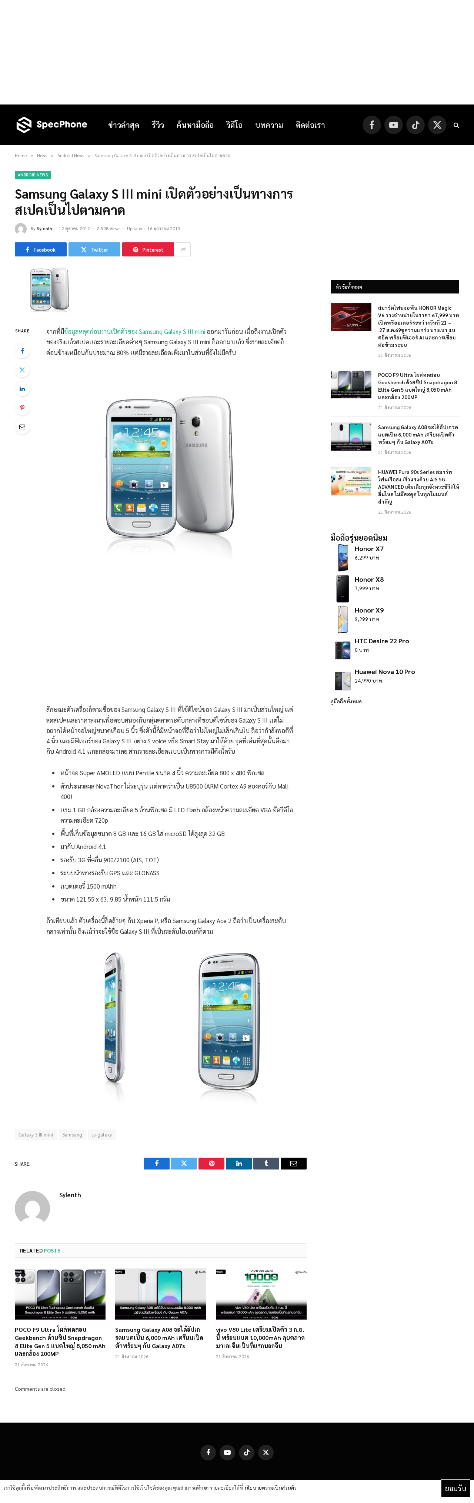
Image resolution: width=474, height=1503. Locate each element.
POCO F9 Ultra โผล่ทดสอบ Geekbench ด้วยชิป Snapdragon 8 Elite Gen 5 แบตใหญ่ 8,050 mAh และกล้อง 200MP (60, 1341)
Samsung (73, 1134)
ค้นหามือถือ (195, 125)
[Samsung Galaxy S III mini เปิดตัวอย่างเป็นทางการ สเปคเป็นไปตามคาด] (51, 310)
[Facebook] (22, 351)
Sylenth (44, 228)
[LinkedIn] (22, 388)
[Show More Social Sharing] (183, 249)
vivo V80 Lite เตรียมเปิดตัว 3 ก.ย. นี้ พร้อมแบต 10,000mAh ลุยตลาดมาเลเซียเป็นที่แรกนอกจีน (260, 1338)
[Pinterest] (22, 407)
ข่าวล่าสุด (123, 125)
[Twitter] (22, 369)
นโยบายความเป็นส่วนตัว (270, 1487)
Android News (33, 174)
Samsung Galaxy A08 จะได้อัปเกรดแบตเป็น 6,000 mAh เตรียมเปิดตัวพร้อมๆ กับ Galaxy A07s (159, 1338)
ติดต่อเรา (310, 125)
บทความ (269, 125)
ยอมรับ (455, 1488)
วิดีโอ (234, 125)
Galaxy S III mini (36, 1134)
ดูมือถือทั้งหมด (346, 701)
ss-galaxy (101, 1134)
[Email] (22, 426)
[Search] (455, 125)
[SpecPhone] (52, 125)
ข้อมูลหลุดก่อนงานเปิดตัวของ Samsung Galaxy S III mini (134, 331)
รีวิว (158, 125)
